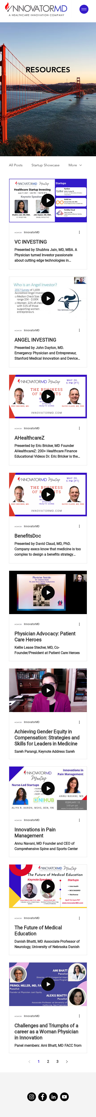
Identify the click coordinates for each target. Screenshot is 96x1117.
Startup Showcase (45, 165)
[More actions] (80, 232)
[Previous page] (29, 1062)
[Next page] (67, 1062)
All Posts (16, 165)
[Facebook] (42, 1096)
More (73, 165)
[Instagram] (31, 1096)
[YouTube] (64, 1096)
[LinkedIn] (53, 1096)
